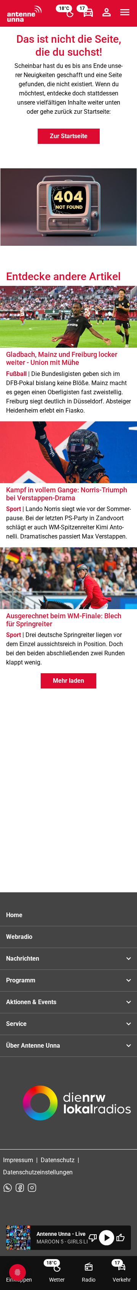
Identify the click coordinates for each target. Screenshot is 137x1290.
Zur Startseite (69, 136)
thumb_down (92, 1237)
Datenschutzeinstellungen (38, 1172)
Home (14, 915)
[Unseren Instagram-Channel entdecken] (32, 1187)
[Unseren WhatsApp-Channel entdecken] (7, 1187)
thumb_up (120, 1237)
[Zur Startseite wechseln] (24, 13)
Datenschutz (58, 1160)
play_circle (106, 1238)
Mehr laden (68, 680)
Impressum (18, 1160)
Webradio (19, 936)
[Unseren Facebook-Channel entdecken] (19, 1187)
